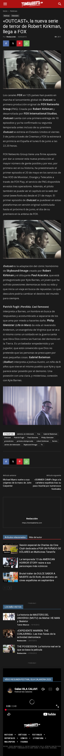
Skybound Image (30, 444)
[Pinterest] (20, 43)
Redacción (11, 37)
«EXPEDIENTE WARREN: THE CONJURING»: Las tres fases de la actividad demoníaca (36, 634)
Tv (42, 444)
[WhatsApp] (26, 43)
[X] (13, 43)
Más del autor (35, 537)
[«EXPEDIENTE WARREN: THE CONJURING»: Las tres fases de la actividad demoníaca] (9, 633)
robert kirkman (42, 441)
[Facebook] (6, 43)
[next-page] (9, 588)
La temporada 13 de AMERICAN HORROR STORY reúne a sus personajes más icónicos (37, 563)
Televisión (15, 16)
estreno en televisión (25, 434)
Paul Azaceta (33, 437)
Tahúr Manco (23, 625)
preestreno (9, 441)
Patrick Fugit (19, 437)
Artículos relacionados (15, 537)
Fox (38, 434)
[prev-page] (5, 588)
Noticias (13, 11)
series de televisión (12, 444)
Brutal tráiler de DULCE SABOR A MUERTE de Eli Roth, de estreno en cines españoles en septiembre (38, 577)
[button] (5, 4)
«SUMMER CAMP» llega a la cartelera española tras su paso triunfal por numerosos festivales (47, 484)
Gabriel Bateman (50, 434)
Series (54, 441)
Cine (5, 581)
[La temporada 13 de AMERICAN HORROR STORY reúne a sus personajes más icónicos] (10, 563)
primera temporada (25, 441)
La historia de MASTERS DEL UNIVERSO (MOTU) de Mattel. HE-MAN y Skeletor (38, 618)
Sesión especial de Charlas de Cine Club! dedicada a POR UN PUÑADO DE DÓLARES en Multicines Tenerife (40, 548)
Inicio (5, 11)
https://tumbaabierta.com (32, 523)
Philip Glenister (47, 437)
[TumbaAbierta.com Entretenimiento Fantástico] (32, 725)
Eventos (7, 552)
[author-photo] (32, 514)
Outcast (7, 437)
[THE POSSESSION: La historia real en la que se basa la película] (9, 649)
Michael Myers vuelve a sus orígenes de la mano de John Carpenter (17, 482)
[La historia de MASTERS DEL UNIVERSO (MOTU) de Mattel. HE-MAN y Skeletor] (9, 616)
